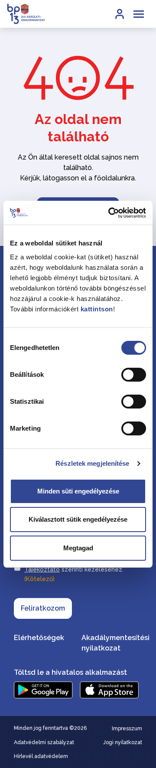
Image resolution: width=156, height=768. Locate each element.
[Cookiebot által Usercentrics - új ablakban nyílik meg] (110, 213)
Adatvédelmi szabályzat (44, 742)
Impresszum (127, 729)
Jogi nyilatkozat (122, 742)
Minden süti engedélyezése (78, 491)
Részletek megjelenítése (92, 463)
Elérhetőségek (39, 638)
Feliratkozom (43, 608)
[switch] (133, 375)
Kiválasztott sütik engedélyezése (78, 519)
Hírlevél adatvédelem (41, 756)
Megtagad (78, 548)
